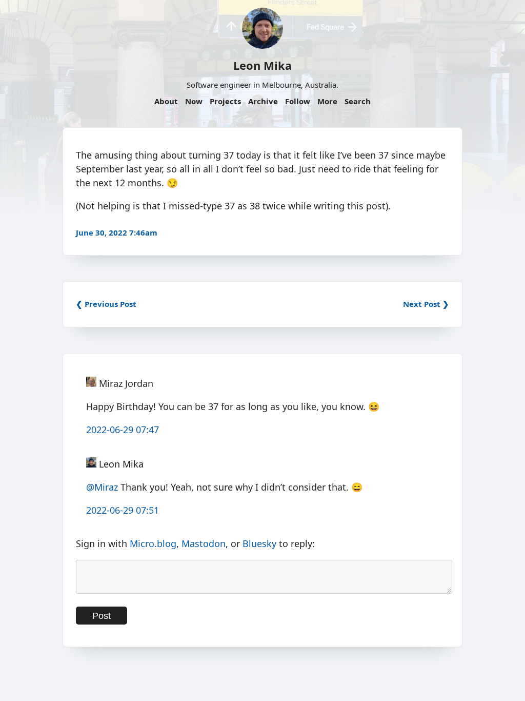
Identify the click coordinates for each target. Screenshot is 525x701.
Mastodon (203, 543)
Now (194, 101)
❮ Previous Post (106, 304)
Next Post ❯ (426, 304)
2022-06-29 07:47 (122, 429)
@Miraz (102, 487)
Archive (263, 101)
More (327, 101)
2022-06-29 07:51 (122, 510)
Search (358, 101)
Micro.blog (153, 543)
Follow (297, 101)
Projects (225, 101)
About (166, 101)
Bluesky (259, 543)
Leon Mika (262, 65)
